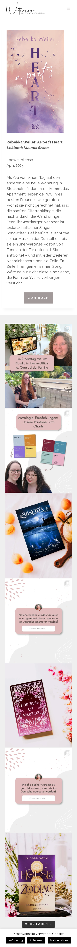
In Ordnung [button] (16, 940)
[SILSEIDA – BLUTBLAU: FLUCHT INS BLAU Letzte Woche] (38, 535)
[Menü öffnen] (68, 8)
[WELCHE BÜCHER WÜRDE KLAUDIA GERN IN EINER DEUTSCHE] (38, 790)
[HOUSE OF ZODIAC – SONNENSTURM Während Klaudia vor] (38, 875)
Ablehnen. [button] (36, 940)
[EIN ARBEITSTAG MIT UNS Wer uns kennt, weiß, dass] (38, 366)
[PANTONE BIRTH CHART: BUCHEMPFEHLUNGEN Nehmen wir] (38, 450)
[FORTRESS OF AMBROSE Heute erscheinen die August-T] (38, 705)
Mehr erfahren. (59, 940)
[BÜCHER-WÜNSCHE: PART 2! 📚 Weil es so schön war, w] (38, 620)
